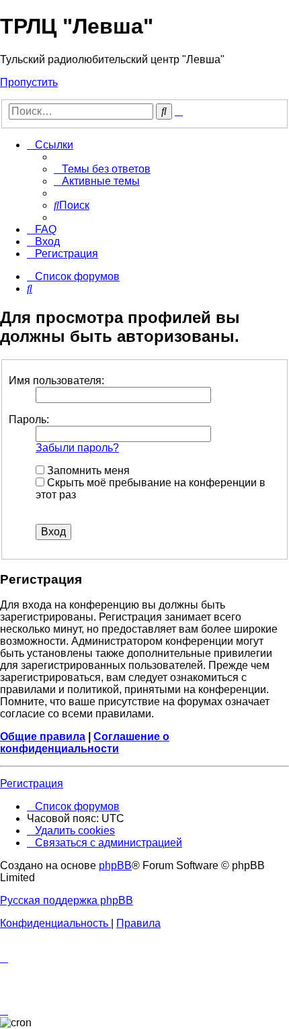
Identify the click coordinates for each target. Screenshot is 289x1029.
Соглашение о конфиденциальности (84, 742)
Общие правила (42, 736)
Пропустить (29, 82)
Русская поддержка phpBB (66, 900)
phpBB (115, 865)
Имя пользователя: (56, 380)
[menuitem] (102, 169)
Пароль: (29, 419)
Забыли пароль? (77, 447)
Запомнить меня (87, 470)
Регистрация (31, 783)
